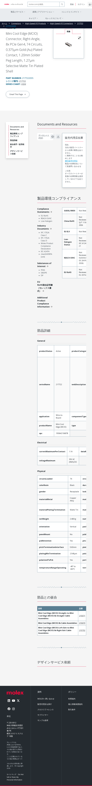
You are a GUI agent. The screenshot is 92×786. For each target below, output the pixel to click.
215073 (82, 623)
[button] (79, 38)
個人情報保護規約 (75, 704)
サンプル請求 (42, 720)
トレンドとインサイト (70, 12)
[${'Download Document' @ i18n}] (58, 136)
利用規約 (71, 699)
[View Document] (52, 136)
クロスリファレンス (45, 709)
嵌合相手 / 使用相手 (17, 145)
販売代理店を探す (44, 704)
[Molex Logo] (13, 4)
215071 (82, 616)
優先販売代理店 (71, 161)
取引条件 (71, 709)
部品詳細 (13, 140)
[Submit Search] (62, 4)
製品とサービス (17, 12)
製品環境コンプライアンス (16, 134)
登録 (72, 4)
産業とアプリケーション (42, 12)
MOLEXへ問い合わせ (45, 699)
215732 (82, 630)
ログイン (81, 4)
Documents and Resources (17, 128)
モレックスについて (53, 18)
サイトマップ (11, 774)
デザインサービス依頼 (16, 152)
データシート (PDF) (43, 136)
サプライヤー (42, 715)
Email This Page (16, 94)
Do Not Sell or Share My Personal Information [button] (15, 777)
